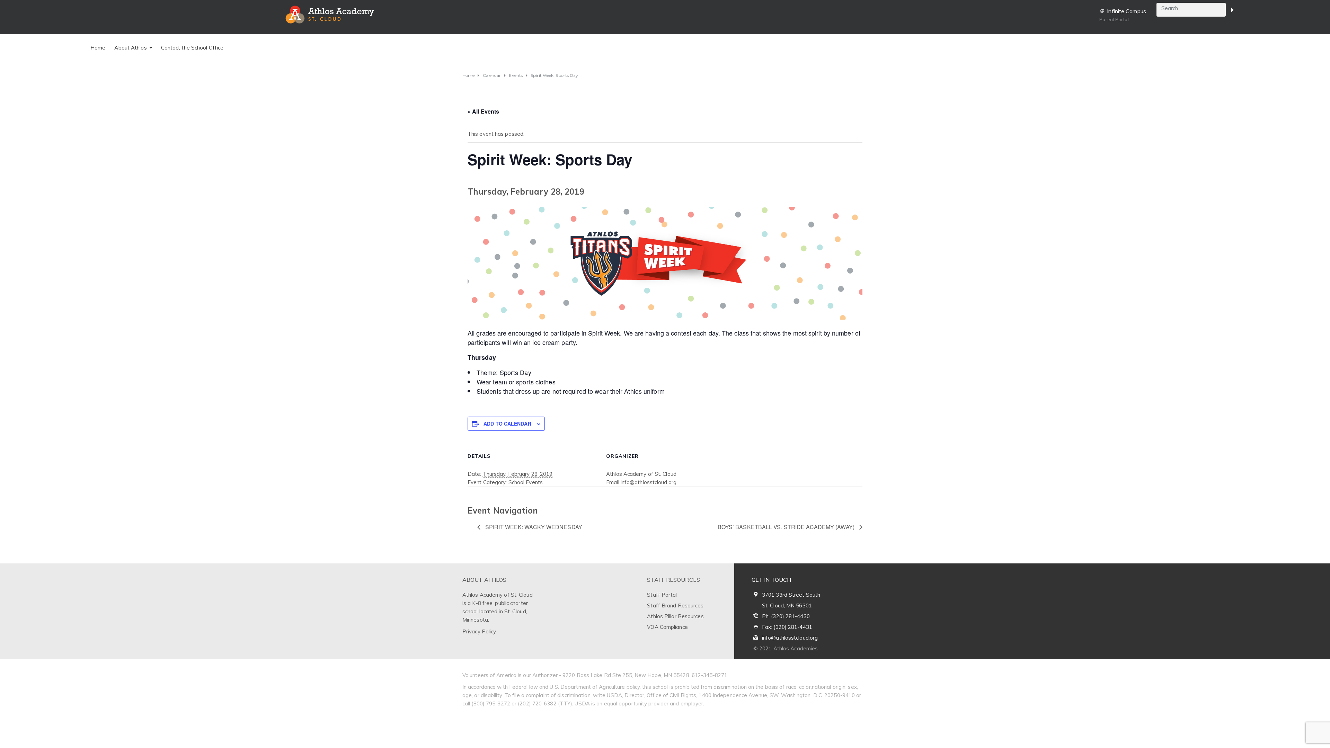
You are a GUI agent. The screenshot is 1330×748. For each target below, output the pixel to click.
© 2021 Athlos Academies (785, 648)
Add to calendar (507, 423)
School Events (525, 482)
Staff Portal (662, 594)
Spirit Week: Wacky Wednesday (533, 527)
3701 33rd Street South (791, 594)
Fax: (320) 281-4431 (787, 627)
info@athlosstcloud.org (790, 637)
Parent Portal (1113, 19)
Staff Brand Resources (675, 605)
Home (97, 47)
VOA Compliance (667, 627)
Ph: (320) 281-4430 (786, 616)
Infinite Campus (1126, 11)
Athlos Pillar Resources (675, 616)
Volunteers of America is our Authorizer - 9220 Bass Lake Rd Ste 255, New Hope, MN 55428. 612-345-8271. (595, 675)
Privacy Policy (479, 631)
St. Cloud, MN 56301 (787, 605)
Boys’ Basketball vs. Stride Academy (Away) (787, 527)
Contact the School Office (192, 47)
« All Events (483, 111)
